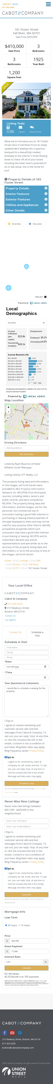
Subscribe (26, 894)
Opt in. (10, 757)
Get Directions (26, 454)
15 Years (25, 925)
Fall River (34, 564)
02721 (16, 568)
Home (7, 560)
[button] (4, 101)
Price (7, 935)
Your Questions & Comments (22, 683)
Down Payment (14, 946)
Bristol (16, 564)
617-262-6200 (8, 7)
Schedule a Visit (37, 634)
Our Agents (10, 619)
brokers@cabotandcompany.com (18, 1047)
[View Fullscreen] (8, 418)
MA (38, 560)
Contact (6, 4)
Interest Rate (12, 956)
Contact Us (10, 615)
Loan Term (11, 917)
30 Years (12, 925)
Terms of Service (9, 792)
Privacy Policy (36, 750)
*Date (8, 661)
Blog (15, 4)
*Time (8, 672)
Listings (24, 560)
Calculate (26, 968)
